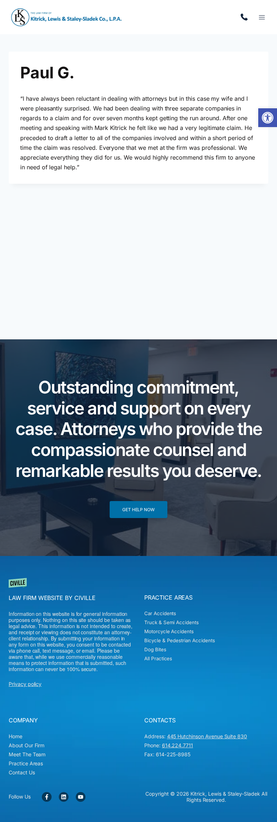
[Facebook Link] (47, 797)
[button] (267, 117)
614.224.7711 (246, 17)
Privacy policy (25, 684)
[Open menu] (261, 17)
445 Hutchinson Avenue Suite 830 (207, 736)
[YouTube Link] (80, 797)
